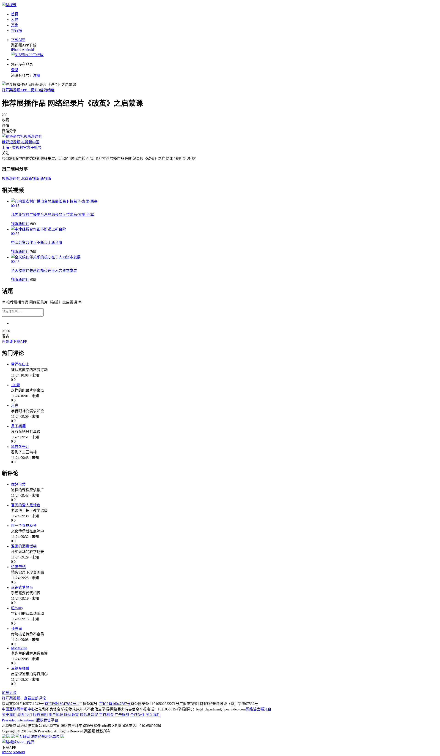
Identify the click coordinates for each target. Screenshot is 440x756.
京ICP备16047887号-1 (62, 704)
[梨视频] (9, 5)
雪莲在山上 (20, 364)
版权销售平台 (47, 720)
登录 (14, 70)
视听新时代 (20, 224)
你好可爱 (18, 484)
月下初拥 (18, 426)
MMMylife (19, 648)
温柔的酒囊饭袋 (24, 546)
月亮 (14, 405)
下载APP (18, 40)
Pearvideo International (18, 720)
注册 (36, 75)
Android (28, 49)
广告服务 (122, 715)
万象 (14, 25)
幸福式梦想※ (22, 587)
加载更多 (9, 693)
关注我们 (153, 715)
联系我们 (24, 715)
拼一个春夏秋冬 (24, 526)
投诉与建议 (89, 715)
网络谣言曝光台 (258, 709)
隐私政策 (71, 715)
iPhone (16, 49)
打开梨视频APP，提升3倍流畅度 (28, 90)
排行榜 (16, 31)
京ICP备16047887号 (115, 704)
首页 (14, 14)
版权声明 (40, 715)
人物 (14, 20)
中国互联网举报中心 (18, 709)
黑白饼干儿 (20, 447)
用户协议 (56, 715)
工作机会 (106, 715)
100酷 (15, 385)
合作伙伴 (137, 715)
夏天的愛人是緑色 (25, 505)
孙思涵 (16, 629)
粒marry (17, 608)
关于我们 (9, 715)
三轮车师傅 (20, 668)
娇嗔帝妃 (18, 567)
